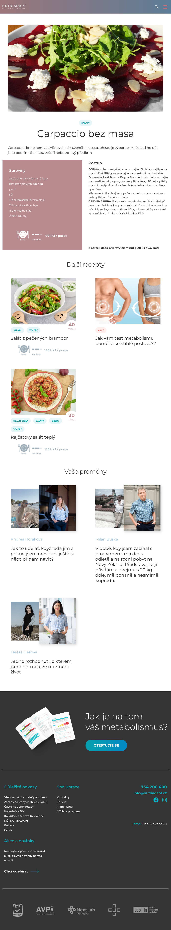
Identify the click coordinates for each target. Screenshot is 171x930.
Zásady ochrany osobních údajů (25, 802)
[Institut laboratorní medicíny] (145, 910)
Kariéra (62, 802)
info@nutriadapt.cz (150, 793)
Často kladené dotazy (19, 806)
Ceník (8, 830)
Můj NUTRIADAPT (16, 820)
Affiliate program (68, 811)
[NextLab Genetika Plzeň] (81, 910)
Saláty (85, 123)
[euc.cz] (114, 910)
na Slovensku (155, 824)
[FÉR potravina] (18, 910)
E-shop (9, 825)
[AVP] (45, 910)
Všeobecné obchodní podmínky (25, 797)
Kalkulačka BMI (14, 811)
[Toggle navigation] (165, 6)
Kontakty (63, 797)
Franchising (65, 806)
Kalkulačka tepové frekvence (24, 816)
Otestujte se (106, 745)
